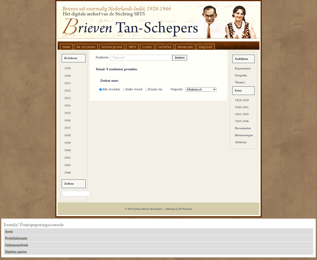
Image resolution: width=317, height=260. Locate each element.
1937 (67, 128)
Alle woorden (111, 89)
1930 (67, 76)
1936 (67, 120)
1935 (67, 113)
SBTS (132, 47)
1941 (67, 157)
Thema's (240, 82)
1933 (67, 98)
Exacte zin (155, 89)
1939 (67, 143)
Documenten (243, 128)
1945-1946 (242, 121)
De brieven (86, 47)
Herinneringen (244, 135)
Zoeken (179, 57)
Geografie (241, 75)
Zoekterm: (103, 57)
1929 (67, 68)
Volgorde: (176, 89)
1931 (67, 83)
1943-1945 (242, 114)
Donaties (185, 47)
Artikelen (241, 142)
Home (66, 47)
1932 (67, 90)
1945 (67, 165)
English (205, 47)
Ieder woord (134, 89)
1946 (67, 172)
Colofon (164, 47)
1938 (67, 135)
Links (147, 47)
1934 (67, 105)
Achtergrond (112, 47)
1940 (67, 150)
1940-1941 (242, 107)
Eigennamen (243, 68)
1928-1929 (242, 100)
